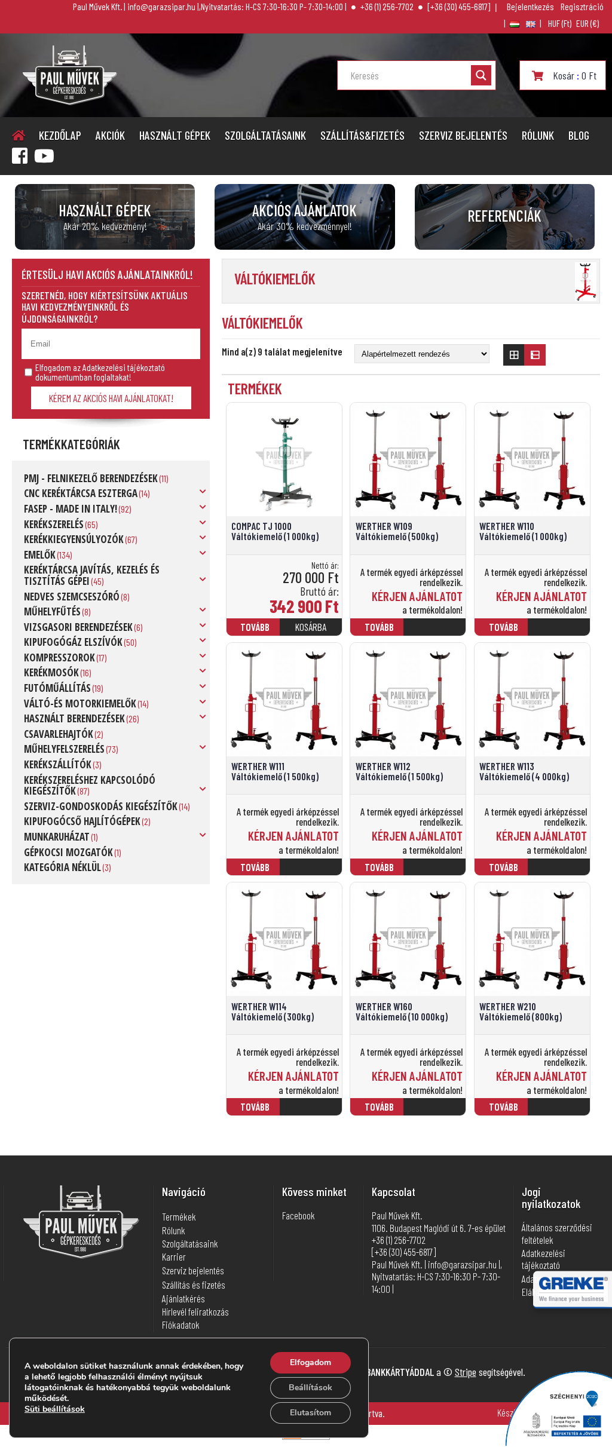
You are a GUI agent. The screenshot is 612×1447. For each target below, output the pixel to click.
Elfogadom (310, 1362)
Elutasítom (310, 1412)
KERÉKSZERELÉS (54, 524)
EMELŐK (40, 555)
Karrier (174, 1256)
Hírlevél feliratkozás (195, 1311)
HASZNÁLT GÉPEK (174, 135)
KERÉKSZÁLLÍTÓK (57, 764)
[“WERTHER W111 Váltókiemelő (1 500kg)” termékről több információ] (312, 872)
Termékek (179, 1216)
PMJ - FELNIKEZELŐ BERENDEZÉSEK (91, 478)
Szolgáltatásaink (265, 135)
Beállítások (310, 1387)
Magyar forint (559, 23)
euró (587, 23)
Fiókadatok (181, 1324)
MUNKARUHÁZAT (57, 837)
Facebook (298, 1215)
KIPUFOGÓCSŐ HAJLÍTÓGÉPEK (82, 821)
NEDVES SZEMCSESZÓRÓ (72, 596)
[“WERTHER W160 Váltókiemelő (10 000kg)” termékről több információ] (437, 1112)
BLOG (578, 135)
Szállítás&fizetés (362, 135)
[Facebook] (19, 155)
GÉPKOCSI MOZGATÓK (68, 852)
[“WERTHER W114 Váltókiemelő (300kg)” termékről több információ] (312, 1112)
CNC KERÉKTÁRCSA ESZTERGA (80, 493)
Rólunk (538, 135)
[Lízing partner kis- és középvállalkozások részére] (573, 1298)
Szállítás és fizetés (193, 1284)
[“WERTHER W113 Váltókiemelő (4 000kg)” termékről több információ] (560, 872)
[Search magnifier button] (481, 75)
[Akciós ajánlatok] (304, 217)
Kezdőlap (60, 135)
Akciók (110, 135)
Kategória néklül (62, 867)
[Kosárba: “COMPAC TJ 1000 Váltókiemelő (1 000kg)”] (312, 632)
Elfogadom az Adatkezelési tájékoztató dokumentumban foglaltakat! (100, 372)
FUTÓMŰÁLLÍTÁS (57, 688)
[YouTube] (44, 155)
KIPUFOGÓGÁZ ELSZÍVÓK (73, 642)
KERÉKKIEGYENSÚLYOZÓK (74, 539)
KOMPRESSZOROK (59, 657)
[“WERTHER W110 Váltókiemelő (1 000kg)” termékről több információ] (560, 632)
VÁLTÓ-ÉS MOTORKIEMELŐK (80, 703)
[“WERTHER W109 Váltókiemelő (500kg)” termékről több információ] (437, 632)
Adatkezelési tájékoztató (543, 1259)
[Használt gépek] (105, 217)
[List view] (535, 355)
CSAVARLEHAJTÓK (58, 734)
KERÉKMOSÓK (51, 672)
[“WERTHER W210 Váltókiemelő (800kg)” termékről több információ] (560, 1112)
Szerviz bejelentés (463, 135)
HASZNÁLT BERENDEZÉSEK (74, 718)
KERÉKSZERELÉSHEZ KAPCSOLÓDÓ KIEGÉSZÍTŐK (89, 785)
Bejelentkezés (530, 6)
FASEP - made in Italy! (70, 509)
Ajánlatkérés (183, 1298)
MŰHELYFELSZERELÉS (64, 749)
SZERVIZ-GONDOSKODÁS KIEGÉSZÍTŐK (101, 806)
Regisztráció (582, 6)
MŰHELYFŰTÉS (52, 611)
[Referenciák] (505, 217)
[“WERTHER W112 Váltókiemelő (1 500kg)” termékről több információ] (437, 872)
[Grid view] (514, 355)
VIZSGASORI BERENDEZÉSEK (78, 627)
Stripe (465, 1371)
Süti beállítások (55, 1409)
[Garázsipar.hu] (70, 101)
